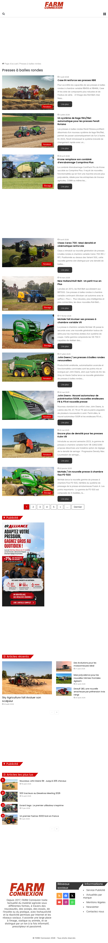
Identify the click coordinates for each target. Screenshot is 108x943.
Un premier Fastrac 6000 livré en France (39, 816)
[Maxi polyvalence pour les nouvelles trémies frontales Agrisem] (64, 678)
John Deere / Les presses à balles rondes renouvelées (81, 359)
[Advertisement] (54, 39)
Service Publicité (95, 890)
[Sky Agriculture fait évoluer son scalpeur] (27, 677)
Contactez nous (95, 911)
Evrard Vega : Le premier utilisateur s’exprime (42, 805)
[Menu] (104, 13)
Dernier (78, 507)
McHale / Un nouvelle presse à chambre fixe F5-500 (80, 473)
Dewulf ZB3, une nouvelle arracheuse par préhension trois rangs (89, 691)
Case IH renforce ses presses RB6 (77, 80)
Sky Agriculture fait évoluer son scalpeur (21, 699)
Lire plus (65, 104)
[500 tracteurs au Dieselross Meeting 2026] (10, 797)
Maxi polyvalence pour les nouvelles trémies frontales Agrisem (87, 678)
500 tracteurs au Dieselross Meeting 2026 (40, 793)
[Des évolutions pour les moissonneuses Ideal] (64, 666)
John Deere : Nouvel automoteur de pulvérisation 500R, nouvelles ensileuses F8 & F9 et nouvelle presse (81, 398)
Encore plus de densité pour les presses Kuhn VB (80, 435)
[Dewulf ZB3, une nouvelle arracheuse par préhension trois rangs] (64, 691)
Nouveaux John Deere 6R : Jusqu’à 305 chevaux (43, 781)
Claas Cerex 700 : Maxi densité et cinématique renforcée (77, 244)
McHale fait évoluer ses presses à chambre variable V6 (77, 321)
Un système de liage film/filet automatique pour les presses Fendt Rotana (78, 121)
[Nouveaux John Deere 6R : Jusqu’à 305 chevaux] (10, 784)
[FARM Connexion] (54, 5)
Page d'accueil (11, 63)
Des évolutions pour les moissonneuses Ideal (85, 664)
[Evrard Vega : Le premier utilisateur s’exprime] (10, 808)
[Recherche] (3, 13)
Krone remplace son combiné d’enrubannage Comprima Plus (76, 161)
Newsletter (92, 906)
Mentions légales (95, 902)
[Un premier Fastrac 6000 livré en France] (10, 820)
